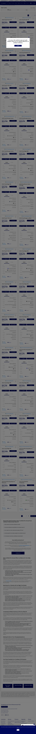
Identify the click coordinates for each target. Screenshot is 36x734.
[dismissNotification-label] (34, 724)
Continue (18, 45)
